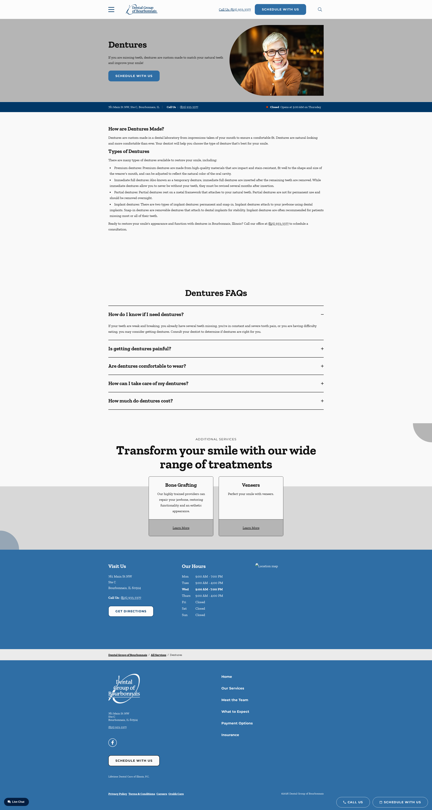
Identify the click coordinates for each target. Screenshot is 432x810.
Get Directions (130, 611)
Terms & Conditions (141, 794)
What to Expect (235, 712)
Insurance (230, 735)
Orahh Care (176, 794)
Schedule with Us (280, 9)
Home (226, 677)
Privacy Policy (117, 794)
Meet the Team (234, 700)
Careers (161, 794)
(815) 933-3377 (189, 107)
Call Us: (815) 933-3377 (235, 9)
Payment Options (237, 723)
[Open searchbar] (320, 9)
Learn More (181, 528)
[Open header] (112, 9)
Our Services (232, 688)
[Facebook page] (112, 742)
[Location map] (289, 599)
